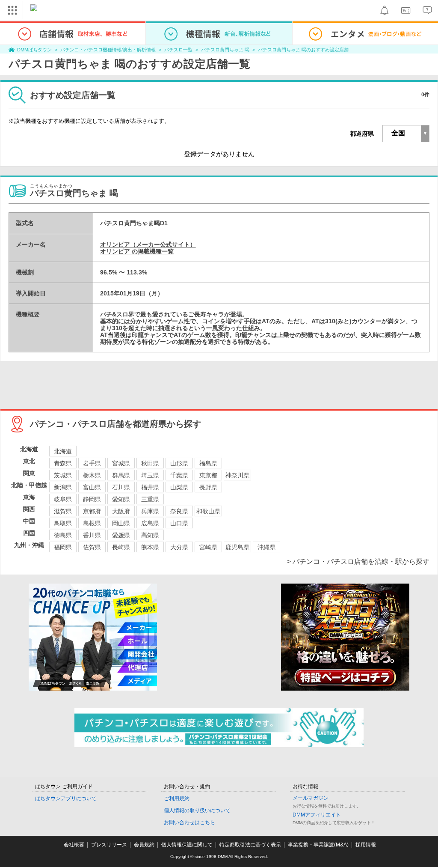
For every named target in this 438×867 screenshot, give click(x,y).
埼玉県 (150, 475)
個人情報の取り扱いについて (197, 810)
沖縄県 (266, 547)
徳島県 (63, 535)
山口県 (179, 523)
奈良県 (179, 511)
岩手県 (92, 463)
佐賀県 (92, 547)
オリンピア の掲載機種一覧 (137, 251)
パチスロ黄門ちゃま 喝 (225, 49)
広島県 (150, 523)
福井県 (150, 487)
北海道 (63, 451)
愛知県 (121, 499)
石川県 (121, 487)
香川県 (92, 535)
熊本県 (150, 547)
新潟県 (63, 487)
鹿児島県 (237, 547)
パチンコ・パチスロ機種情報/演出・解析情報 (108, 49)
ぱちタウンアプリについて (66, 798)
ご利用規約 (176, 798)
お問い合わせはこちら (189, 822)
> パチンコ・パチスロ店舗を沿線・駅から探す (358, 561)
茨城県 (63, 475)
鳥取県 (63, 523)
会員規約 (144, 845)
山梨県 (179, 487)
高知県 (150, 535)
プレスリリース (109, 845)
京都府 (92, 511)
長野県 (208, 487)
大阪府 (121, 511)
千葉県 (179, 475)
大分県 (179, 547)
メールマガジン (310, 798)
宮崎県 (208, 547)
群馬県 (121, 475)
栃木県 (92, 475)
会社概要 (74, 845)
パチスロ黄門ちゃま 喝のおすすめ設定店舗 (303, 49)
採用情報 (365, 845)
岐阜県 (63, 499)
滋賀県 (63, 511)
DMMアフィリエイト (317, 815)
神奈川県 (237, 475)
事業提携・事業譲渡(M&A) (318, 845)
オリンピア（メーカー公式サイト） (148, 244)
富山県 (92, 487)
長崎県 (121, 547)
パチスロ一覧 (178, 49)
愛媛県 (121, 535)
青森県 (63, 463)
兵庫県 (150, 511)
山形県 (179, 463)
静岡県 (92, 499)
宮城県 (121, 463)
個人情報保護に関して (187, 845)
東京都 (208, 475)
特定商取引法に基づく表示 (250, 845)
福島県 (208, 463)
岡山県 (121, 523)
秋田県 (150, 463)
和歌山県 (208, 511)
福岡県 (63, 547)
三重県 (150, 499)
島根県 (92, 523)
